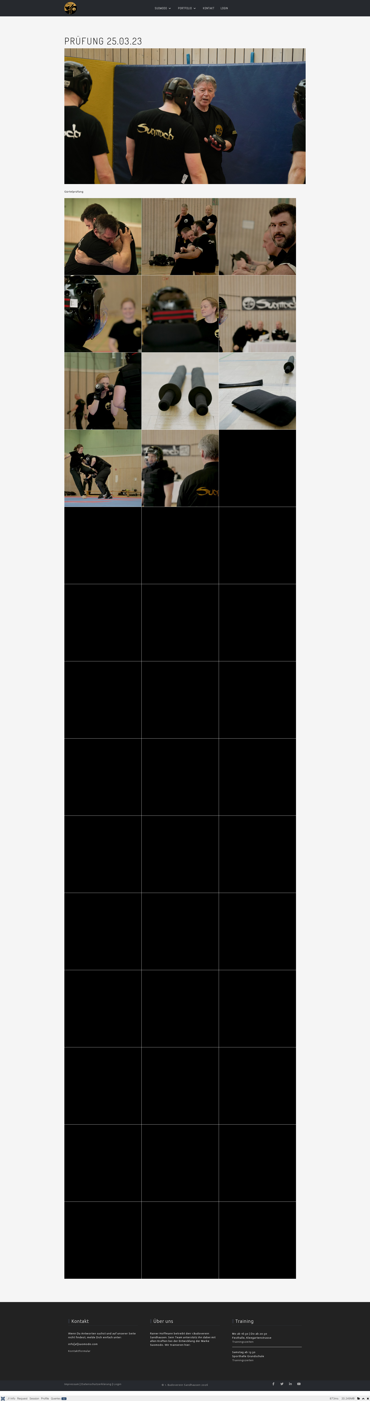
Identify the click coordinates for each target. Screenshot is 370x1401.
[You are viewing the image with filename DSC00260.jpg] (180, 1008)
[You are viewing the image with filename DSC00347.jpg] (257, 1240)
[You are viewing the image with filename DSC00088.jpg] (257, 391)
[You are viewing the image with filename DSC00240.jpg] (180, 931)
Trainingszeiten (243, 1341)
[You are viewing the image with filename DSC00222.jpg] (102, 854)
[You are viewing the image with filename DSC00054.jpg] (257, 236)
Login (117, 1384)
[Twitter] (282, 1384)
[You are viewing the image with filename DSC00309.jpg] (180, 1163)
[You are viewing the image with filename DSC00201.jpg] (180, 699)
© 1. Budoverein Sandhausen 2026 (185, 1385)
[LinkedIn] (291, 1384)
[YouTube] (299, 1384)
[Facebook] (274, 1384)
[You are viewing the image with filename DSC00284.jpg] (180, 1085)
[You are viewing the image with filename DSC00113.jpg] (257, 468)
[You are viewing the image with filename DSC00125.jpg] (180, 545)
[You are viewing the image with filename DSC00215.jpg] (257, 777)
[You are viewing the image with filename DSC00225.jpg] (180, 854)
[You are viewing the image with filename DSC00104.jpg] (180, 468)
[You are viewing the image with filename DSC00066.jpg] (180, 313)
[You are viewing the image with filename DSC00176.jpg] (180, 622)
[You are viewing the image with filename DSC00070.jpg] (257, 313)
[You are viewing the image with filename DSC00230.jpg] (257, 854)
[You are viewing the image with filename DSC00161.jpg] (257, 545)
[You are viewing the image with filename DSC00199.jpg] (102, 699)
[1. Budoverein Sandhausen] (70, 8)
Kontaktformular (79, 1351)
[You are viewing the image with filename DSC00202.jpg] (257, 699)
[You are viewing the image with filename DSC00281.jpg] (102, 1085)
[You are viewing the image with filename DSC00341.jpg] (180, 1240)
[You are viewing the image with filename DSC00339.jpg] (102, 1240)
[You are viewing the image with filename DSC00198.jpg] (257, 622)
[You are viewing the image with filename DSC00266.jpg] (257, 1008)
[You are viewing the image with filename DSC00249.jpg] (257, 931)
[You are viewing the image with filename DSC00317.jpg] (257, 1163)
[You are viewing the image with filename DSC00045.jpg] (102, 236)
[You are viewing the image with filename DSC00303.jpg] (102, 1163)
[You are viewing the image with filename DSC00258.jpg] (102, 1008)
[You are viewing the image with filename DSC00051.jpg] (180, 236)
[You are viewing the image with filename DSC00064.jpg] (102, 313)
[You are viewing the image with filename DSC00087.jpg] (180, 391)
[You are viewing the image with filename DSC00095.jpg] (102, 468)
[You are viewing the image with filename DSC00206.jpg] (180, 777)
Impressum (71, 1384)
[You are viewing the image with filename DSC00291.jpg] (257, 1085)
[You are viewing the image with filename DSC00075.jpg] (102, 391)
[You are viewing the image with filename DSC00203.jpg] (102, 777)
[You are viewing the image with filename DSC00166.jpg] (102, 622)
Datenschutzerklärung (96, 1384)
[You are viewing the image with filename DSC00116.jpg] (102, 545)
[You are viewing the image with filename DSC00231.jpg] (102, 931)
